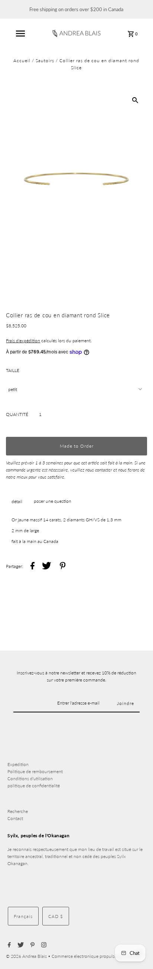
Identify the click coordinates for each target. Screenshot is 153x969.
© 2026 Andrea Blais (27, 956)
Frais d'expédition (23, 340)
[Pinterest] (32, 945)
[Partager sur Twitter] (46, 566)
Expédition (18, 764)
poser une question (52, 501)
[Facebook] (8, 945)
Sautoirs (45, 60)
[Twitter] (20, 945)
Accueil (21, 60)
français (23, 916)
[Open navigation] (20, 33)
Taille (12, 370)
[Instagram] (42, 945)
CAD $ (55, 916)
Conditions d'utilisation (30, 778)
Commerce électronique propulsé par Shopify (96, 956)
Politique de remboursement (35, 771)
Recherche (17, 811)
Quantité (17, 414)
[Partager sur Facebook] (32, 566)
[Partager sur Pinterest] (63, 566)
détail (17, 501)
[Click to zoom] (135, 100)
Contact (15, 818)
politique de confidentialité (33, 785)
